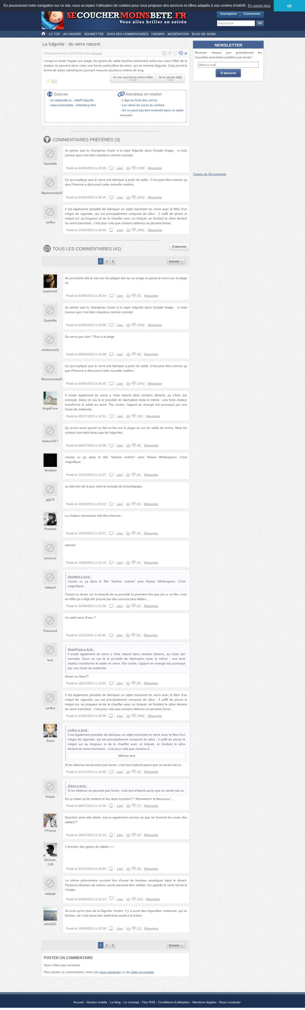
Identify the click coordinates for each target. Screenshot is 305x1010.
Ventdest (50, 470)
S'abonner (179, 246)
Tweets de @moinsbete (209, 174)
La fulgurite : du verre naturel (71, 44)
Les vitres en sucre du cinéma (143, 105)
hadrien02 (50, 291)
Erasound (50, 631)
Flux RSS (148, 1002)
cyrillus (50, 222)
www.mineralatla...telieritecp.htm (73, 105)
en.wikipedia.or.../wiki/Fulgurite (72, 100)
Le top (54, 34)
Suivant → (176, 261)
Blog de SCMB (203, 34)
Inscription (228, 13)
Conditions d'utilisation (174, 1002)
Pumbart (50, 529)
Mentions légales (204, 1002)
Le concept (131, 1002)
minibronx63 (50, 350)
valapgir (50, 893)
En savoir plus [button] (259, 6)
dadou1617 (50, 441)
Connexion (252, 13)
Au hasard (72, 34)
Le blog (115, 1002)
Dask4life (50, 163)
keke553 (50, 924)
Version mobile (96, 1002)
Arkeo (50, 740)
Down (134, 168)
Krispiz (50, 796)
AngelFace (50, 408)
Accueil (78, 1002)
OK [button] (289, 6)
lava (50, 660)
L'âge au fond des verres (139, 100)
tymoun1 (50, 558)
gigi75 (50, 499)
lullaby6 (50, 587)
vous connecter (110, 972)
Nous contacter (230, 1002)
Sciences (96, 53)
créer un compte (142, 972)
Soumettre (94, 34)
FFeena (50, 830)
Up (128, 168)
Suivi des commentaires (127, 34)
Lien (120, 168)
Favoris (158, 34)
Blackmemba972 (53, 193)
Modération (178, 34)
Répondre (155, 168)
